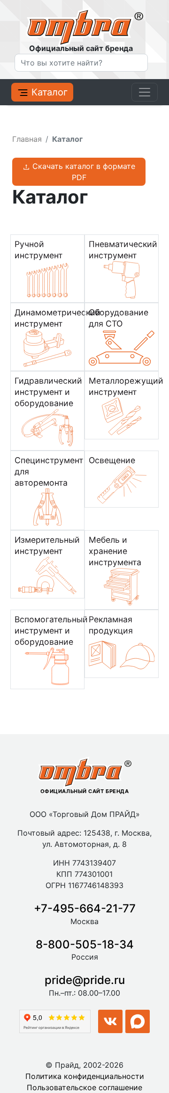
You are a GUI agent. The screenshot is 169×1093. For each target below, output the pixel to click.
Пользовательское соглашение (84, 1087)
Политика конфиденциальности (84, 1076)
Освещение (112, 460)
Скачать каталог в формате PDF (82, 171)
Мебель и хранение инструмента (115, 551)
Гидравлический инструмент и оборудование (48, 392)
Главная (27, 139)
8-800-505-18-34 (85, 944)
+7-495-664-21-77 (85, 908)
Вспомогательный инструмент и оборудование (51, 630)
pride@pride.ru (85, 980)
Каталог (48, 92)
